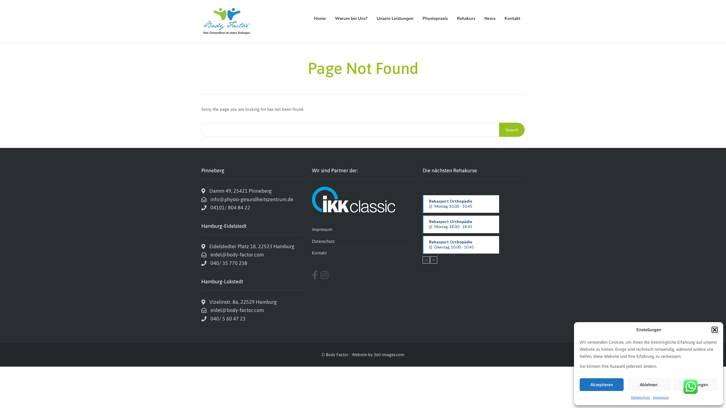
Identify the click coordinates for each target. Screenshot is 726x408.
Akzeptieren (601, 384)
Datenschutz (640, 398)
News (489, 18)
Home (320, 18)
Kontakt (512, 18)
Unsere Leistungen (395, 18)
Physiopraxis (435, 18)
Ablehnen (648, 384)
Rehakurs (466, 18)
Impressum (661, 398)
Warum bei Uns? (351, 18)
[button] (714, 330)
